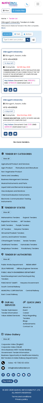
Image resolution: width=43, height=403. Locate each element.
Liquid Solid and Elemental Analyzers (16, 187)
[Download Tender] (10, 90)
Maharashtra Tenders (10, 217)
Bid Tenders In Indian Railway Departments (19, 358)
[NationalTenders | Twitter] (8, 375)
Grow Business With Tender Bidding (16, 350)
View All (6, 158)
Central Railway (32, 290)
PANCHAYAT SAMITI (9, 283)
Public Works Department (12, 264)
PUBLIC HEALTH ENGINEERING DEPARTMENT (18, 272)
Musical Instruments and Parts (14, 183)
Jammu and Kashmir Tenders (13, 237)
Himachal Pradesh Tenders (12, 233)
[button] (33, 40)
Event (25, 310)
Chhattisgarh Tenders (10, 240)
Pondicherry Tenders (30, 248)
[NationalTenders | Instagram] (29, 375)
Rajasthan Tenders (9, 221)
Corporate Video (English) (12, 344)
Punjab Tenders (22, 225)
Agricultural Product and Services (15, 164)
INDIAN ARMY (31, 264)
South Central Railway (10, 286)
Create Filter (20, 10)
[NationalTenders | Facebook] (3, 375)
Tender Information (9, 313)
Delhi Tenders (7, 225)
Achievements (29, 323)
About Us (27, 307)
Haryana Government (29, 283)
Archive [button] (28, 34)
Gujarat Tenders (30, 217)
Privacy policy (21, 399)
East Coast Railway (9, 294)
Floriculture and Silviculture (27, 168)
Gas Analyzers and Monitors (13, 191)
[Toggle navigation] (38, 4)
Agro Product (7, 168)
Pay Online (7, 381)
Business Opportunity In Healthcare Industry (20, 355)
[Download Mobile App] (16, 381)
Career (26, 313)
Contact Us (28, 326)
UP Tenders (6, 229)
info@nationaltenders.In (19, 368)
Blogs (25, 321)
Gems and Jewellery (10, 175)
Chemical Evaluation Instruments (15, 195)
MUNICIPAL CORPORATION (12, 290)
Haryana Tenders (21, 229)
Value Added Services (10, 315)
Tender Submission (9, 310)
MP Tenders (25, 221)
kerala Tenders (29, 240)
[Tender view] (5, 90)
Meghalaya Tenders (9, 248)
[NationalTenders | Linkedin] (13, 375)
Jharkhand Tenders (9, 244)
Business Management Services (14, 179)
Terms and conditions (21, 396)
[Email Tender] (15, 90)
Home (3, 18)
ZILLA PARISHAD (7, 268)
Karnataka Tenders (29, 244)
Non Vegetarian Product (11, 171)
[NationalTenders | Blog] (23, 375)
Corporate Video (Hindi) (11, 347)
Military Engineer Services (27, 268)
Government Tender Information (15, 352)
